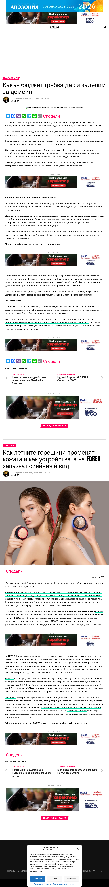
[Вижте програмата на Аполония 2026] (54, 11)
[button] (77, 848)
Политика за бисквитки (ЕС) (83, 871)
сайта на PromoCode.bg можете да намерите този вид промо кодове (61, 234)
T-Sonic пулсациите (77, 710)
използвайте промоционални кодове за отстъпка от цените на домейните (47, 322)
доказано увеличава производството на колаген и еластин (71, 707)
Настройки (71, 878)
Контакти (11, 871)
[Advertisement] (54, 56)
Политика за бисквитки (42, 884)
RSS (100, 871)
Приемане (37, 878)
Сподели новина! (25, 871)
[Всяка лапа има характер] (54, 23)
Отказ (54, 878)
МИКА (16, 101)
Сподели (51, 116)
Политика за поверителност (63, 884)
